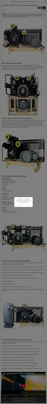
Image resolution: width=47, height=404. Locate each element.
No (18, 205)
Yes (28, 205)
